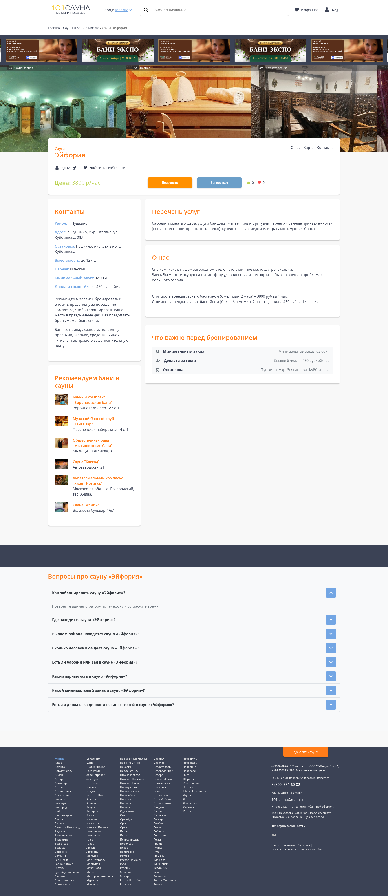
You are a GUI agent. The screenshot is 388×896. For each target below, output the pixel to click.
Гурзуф (59, 868)
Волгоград (61, 843)
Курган (90, 839)
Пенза (124, 831)
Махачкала (93, 868)
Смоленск (160, 787)
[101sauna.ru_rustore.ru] (41, 50)
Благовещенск (64, 815)
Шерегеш (189, 779)
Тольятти (160, 835)
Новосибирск (129, 795)
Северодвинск (163, 771)
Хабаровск (160, 876)
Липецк (91, 848)
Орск (123, 823)
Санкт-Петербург (131, 880)
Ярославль (190, 803)
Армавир (61, 783)
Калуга (90, 807)
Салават (125, 872)
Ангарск (60, 779)
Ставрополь (161, 795)
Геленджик (62, 860)
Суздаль (159, 807)
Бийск (59, 811)
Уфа (156, 872)
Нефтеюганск (129, 771)
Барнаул (60, 803)
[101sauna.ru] (70, 9)
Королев (91, 819)
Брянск (59, 823)
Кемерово (92, 811)
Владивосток (63, 835)
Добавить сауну (306, 752)
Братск (59, 819)
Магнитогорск (95, 860)
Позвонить (170, 182)
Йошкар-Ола (94, 795)
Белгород (61, 807)
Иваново (92, 783)
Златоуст (92, 779)
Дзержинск (62, 876)
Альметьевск (63, 771)
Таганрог (159, 819)
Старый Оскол (163, 799)
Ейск (89, 763)
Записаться (219, 182)
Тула (157, 852)
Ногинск (125, 799)
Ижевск (91, 787)
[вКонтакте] (274, 835)
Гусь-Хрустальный (67, 872)
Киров (90, 815)
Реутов (124, 856)
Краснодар (93, 831)
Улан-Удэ (159, 860)
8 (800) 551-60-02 (285, 784)
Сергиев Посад (163, 779)
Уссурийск (160, 868)
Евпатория (93, 759)
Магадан (92, 856)
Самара (125, 876)
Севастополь (162, 767)
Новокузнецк (128, 787)
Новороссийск (129, 791)
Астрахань (62, 795)
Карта (309, 147)
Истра (187, 811)
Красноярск (94, 835)
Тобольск (160, 831)
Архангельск (63, 791)
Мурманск (93, 880)
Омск (123, 815)
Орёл (123, 827)
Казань (91, 799)
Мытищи (92, 884)
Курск (90, 843)
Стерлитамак (162, 803)
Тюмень (159, 856)
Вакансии (288, 845)
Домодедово (63, 884)
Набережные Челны (133, 759)
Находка (125, 767)
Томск (157, 839)
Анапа (59, 775)
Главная (54, 28)
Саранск (125, 884)
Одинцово (127, 811)
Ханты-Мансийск (165, 880)
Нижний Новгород (132, 779)
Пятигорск (127, 852)
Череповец (190, 771)
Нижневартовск (130, 775)
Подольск (126, 843)
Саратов (159, 763)
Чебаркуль (190, 759)
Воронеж (61, 852)
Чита (186, 775)
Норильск (126, 803)
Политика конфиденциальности (293, 849)
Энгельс (188, 787)
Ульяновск (161, 864)
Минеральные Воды (99, 876)
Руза (123, 864)
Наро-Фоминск (130, 763)
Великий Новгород (67, 827)
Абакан (59, 763)
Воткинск (61, 856)
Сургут (158, 811)
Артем (59, 787)
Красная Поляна (97, 827)
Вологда (60, 848)
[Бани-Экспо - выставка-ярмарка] (118, 50)
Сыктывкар (161, 815)
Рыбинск (188, 807)
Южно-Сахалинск (194, 791)
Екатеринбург (95, 767)
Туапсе (158, 848)
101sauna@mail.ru (287, 799)
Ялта (186, 799)
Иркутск (91, 791)
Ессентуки (93, 771)
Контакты (325, 147)
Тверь (157, 827)
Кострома (92, 823)
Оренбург (126, 819)
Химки (158, 884)
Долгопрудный (64, 880)
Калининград (95, 803)
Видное (60, 831)
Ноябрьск (126, 807)
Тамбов (158, 823)
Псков (124, 848)
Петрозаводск (129, 839)
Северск (159, 775)
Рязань (125, 868)
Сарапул (159, 759)
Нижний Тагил (130, 783)
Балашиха (61, 799)
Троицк (158, 843)
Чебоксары (190, 763)
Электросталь (192, 783)
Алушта (60, 767)
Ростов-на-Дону (130, 860)
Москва (121, 9)
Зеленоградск (95, 775)
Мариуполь (93, 864)
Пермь (124, 835)
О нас (295, 147)
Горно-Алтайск (64, 864)
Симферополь (163, 783)
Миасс (90, 872)
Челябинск (190, 767)
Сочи (157, 791)
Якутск (187, 795)
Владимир (61, 839)
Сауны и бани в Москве (81, 28)
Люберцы (92, 852)
